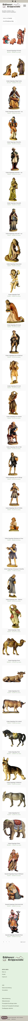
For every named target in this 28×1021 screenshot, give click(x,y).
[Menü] (24, 6)
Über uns (4, 972)
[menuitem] (24, 6)
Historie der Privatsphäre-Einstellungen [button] (10, 1005)
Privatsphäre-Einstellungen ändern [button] (9, 1003)
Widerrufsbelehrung (6, 998)
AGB (3, 985)
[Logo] (11, 6)
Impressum (4, 976)
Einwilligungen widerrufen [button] (7, 1008)
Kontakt (3, 974)
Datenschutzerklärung (6, 987)
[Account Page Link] (15, 1)
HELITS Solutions (20, 1017)
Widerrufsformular (6, 1001)
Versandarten (5, 990)
